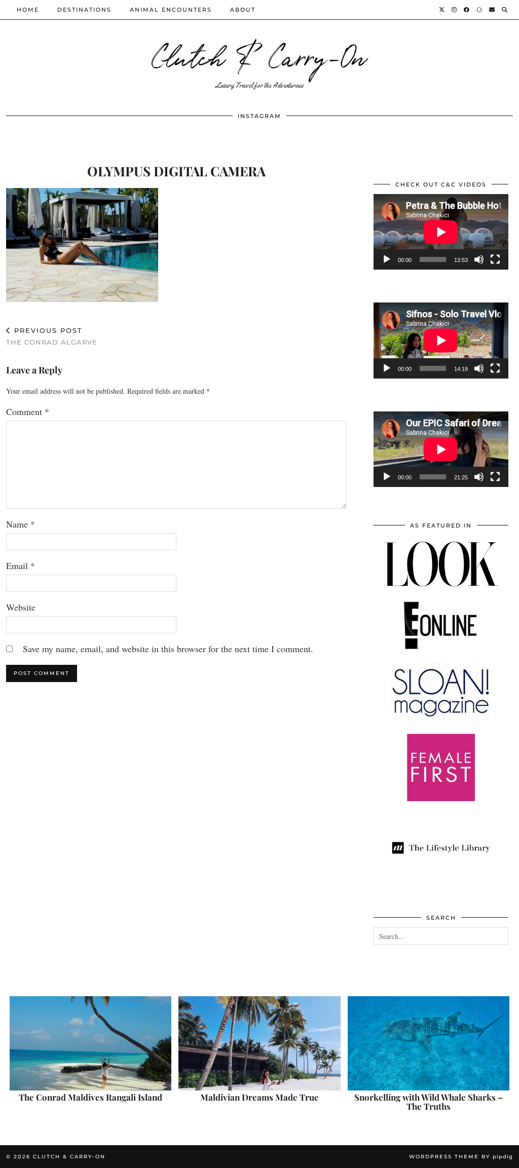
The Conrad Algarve (51, 336)
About (242, 9)
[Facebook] (467, 9)
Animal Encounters (171, 9)
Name (20, 524)
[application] (441, 232)
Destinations (84, 9)
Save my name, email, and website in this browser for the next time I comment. (168, 649)
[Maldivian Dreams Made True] (259, 1043)
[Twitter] (442, 9)
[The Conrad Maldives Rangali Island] (90, 1043)
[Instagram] (455, 9)
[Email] (492, 9)
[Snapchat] (479, 9)
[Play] (387, 259)
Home (28, 9)
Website (20, 607)
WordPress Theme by (461, 1156)
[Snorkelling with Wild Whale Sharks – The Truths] (428, 1043)
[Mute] (479, 259)
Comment (27, 411)
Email (20, 565)
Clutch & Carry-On (259, 55)
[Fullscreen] (495, 259)
